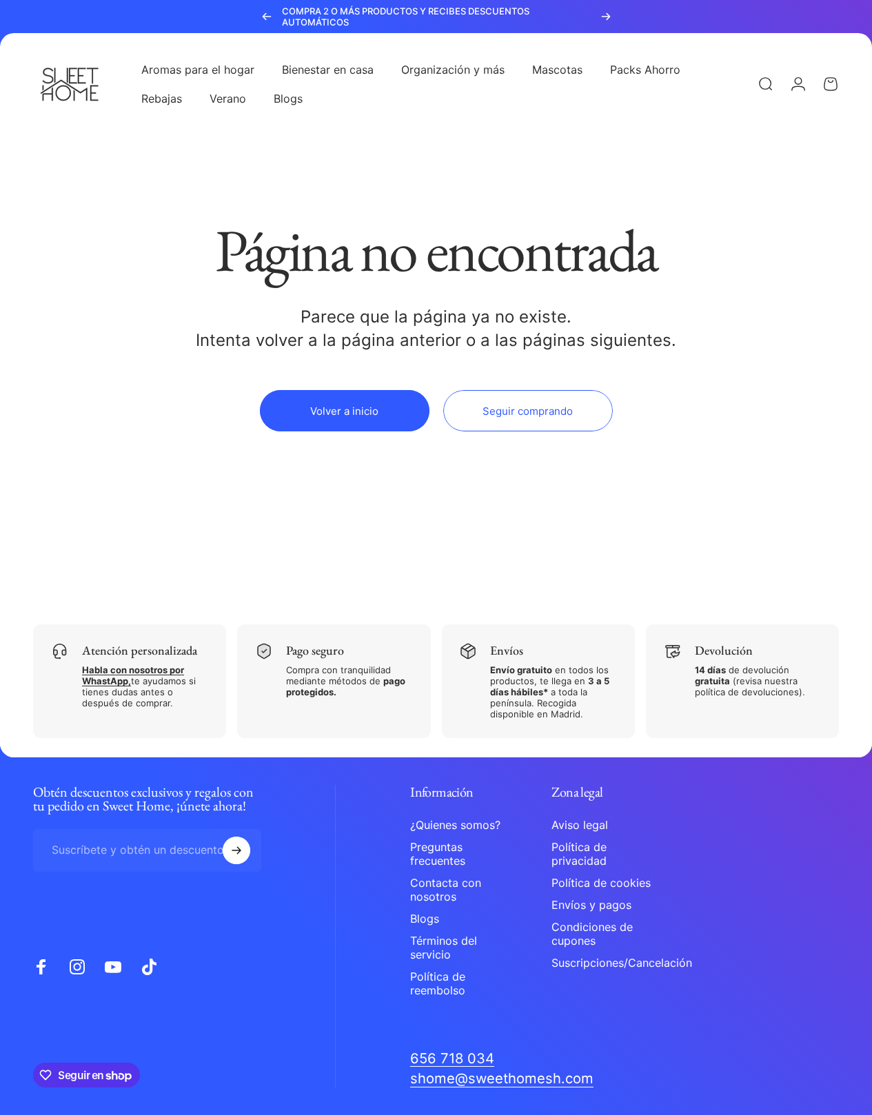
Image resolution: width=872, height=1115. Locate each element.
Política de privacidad (579, 854)
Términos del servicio (443, 947)
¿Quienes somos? (455, 825)
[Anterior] (267, 16)
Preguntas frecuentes (437, 854)
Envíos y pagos (591, 905)
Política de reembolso (437, 983)
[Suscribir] (236, 850)
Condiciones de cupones (592, 934)
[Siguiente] (606, 16)
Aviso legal (579, 825)
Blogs (424, 918)
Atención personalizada (139, 650)
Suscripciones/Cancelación (621, 963)
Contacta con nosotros (445, 889)
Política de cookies (601, 883)
